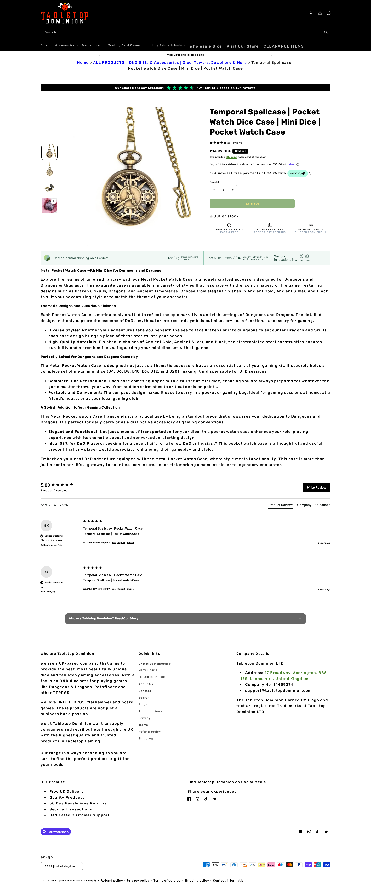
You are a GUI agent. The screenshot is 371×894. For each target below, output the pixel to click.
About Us (146, 684)
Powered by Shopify (85, 880)
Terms (143, 725)
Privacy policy (138, 880)
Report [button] (121, 542)
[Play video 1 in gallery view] (49, 205)
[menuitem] (205, 46)
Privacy (145, 718)
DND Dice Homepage (155, 663)
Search (144, 697)
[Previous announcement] (99, 55)
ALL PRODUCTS (109, 62)
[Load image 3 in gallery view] (49, 188)
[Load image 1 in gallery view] (49, 152)
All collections (150, 711)
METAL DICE (148, 670)
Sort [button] (44, 505)
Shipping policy (196, 880)
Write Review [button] (316, 487)
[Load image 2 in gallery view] (49, 170)
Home (83, 62)
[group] (61, 485)
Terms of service (166, 880)
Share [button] (130, 542)
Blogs (143, 704)
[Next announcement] (271, 55)
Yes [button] (114, 542)
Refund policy (150, 731)
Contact (145, 691)
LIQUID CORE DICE (153, 677)
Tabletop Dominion (62, 880)
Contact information (229, 880)
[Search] (326, 32)
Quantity (215, 182)
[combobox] (185, 32)
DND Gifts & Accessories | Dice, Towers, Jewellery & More (188, 62)
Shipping (231, 157)
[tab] (280, 506)
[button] (45, 45)
